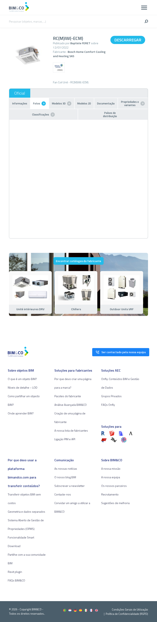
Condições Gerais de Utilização (130, 609)
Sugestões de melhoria (115, 503)
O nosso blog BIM (65, 477)
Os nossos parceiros (114, 486)
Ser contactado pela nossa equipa (123, 352)
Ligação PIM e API (64, 439)
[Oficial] (19, 93)
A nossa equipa (110, 477)
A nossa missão (110, 468)
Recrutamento (110, 494)
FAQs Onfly (108, 405)
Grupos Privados (111, 396)
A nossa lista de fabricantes (71, 430)
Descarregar (127, 40)
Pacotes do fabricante (67, 396)
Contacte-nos (62, 494)
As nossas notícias (65, 468)
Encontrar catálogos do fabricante (78, 261)
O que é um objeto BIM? (22, 379)
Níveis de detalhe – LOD (22, 387)
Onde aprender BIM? (21, 413)
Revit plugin (15, 572)
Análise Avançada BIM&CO (70, 405)
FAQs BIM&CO (16, 580)
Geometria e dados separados (26, 511)
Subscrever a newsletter (69, 486)
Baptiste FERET (80, 43)
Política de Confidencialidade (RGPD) (127, 614)
